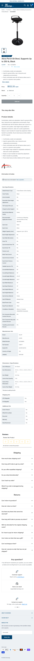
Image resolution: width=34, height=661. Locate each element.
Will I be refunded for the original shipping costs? (14, 526)
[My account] (28, 5)
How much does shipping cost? (11, 458)
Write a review (17, 66)
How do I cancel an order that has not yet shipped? (14, 550)
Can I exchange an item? (9, 543)
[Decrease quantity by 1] (9, 95)
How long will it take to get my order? (13, 464)
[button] (31, 5)
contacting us (20, 577)
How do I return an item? (9, 506)
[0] (31, 5)
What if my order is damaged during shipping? (12, 487)
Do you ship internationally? (10, 475)
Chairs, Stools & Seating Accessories (22, 9)
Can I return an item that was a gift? (12, 538)
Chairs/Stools (5, 11)
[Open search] (25, 5)
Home (3, 9)
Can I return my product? (9, 500)
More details (5, 82)
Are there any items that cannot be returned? (12, 513)
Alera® (3, 64)
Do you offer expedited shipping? (12, 469)
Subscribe (7, 637)
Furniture (8, 9)
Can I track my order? (8, 480)
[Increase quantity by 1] (19, 95)
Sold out (17, 101)
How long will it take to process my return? (14, 519)
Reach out (24, 604)
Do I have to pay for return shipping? (13, 532)
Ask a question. (20, 179)
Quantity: (4, 95)
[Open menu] (2, 5)
